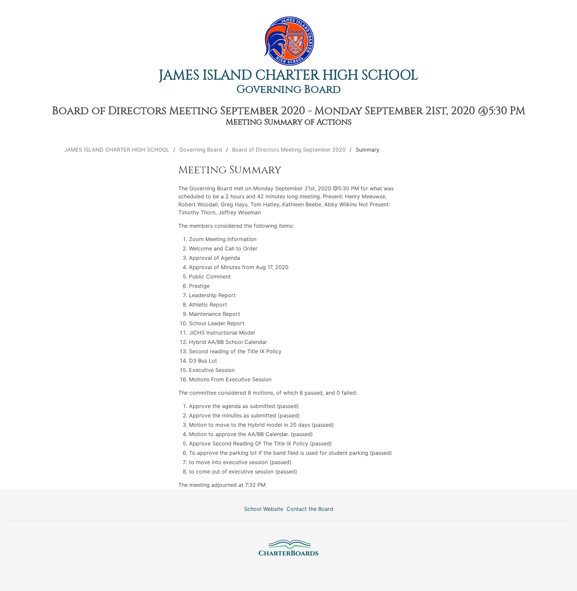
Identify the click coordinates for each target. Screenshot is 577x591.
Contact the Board (309, 509)
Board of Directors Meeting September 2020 (289, 149)
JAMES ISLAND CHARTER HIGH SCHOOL (288, 75)
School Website (263, 509)
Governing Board (288, 89)
